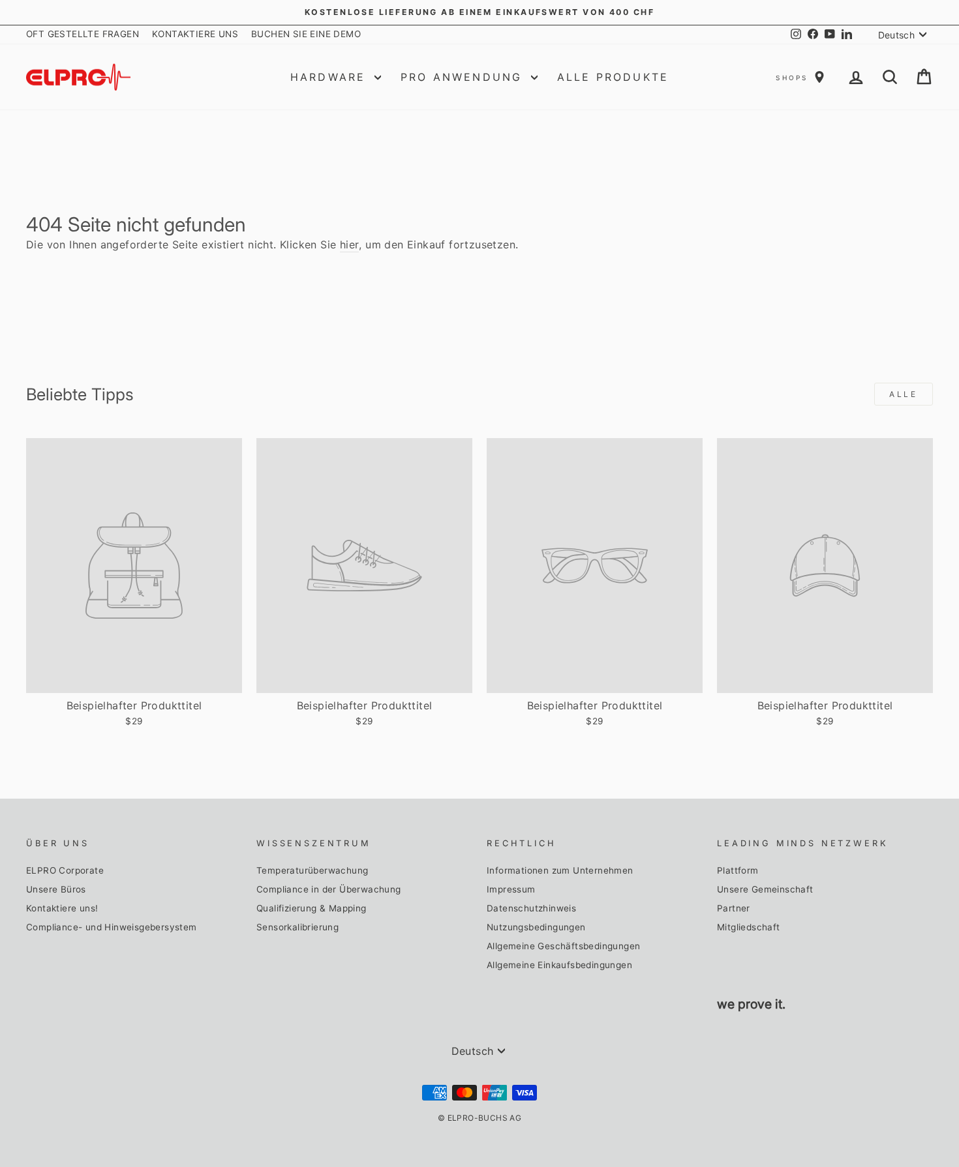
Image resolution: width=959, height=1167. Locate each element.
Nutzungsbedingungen (536, 927)
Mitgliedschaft (748, 927)
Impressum (511, 889)
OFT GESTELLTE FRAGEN (82, 34)
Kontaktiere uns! (62, 908)
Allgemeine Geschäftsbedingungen (563, 946)
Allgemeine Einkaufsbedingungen (559, 965)
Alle (903, 394)
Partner (733, 908)
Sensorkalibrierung (297, 927)
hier (349, 244)
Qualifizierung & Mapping (311, 908)
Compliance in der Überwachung (328, 889)
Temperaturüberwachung (312, 870)
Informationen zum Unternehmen (560, 870)
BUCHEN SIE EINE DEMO (306, 34)
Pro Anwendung (464, 76)
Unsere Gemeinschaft (765, 889)
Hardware (330, 76)
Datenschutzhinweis (531, 908)
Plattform (738, 870)
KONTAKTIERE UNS (195, 34)
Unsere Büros (56, 889)
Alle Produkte (613, 76)
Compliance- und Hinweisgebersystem (111, 927)
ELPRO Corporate (65, 870)
